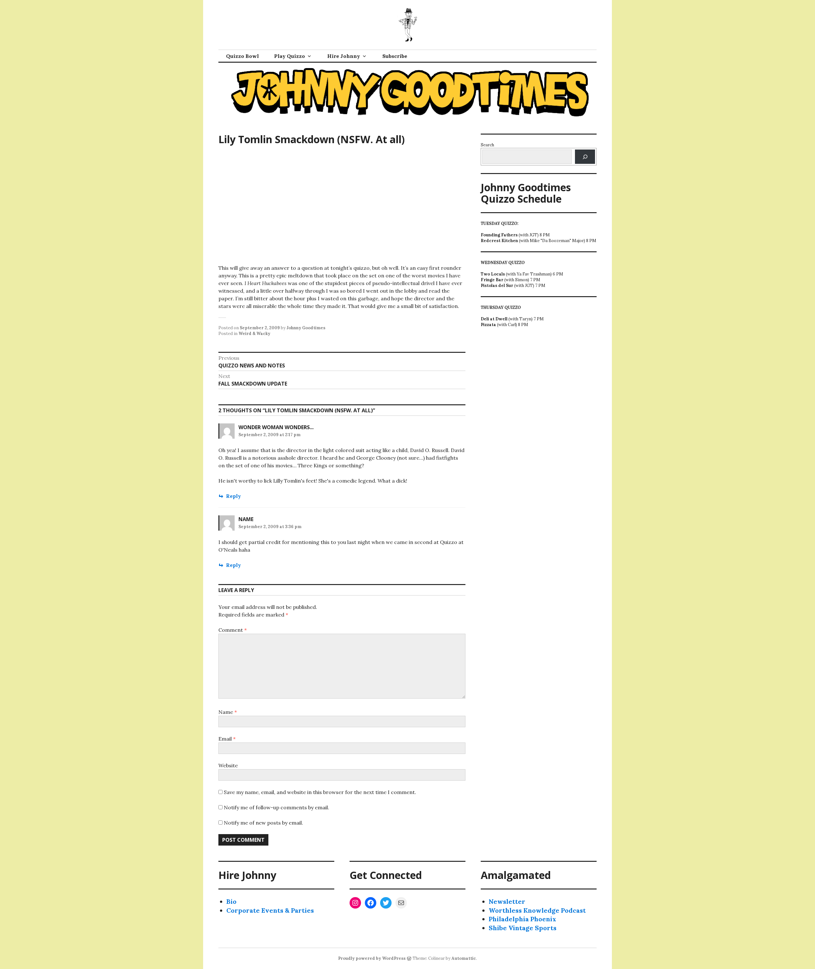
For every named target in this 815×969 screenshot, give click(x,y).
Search (487, 145)
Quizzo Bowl (242, 56)
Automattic (463, 958)
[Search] (585, 157)
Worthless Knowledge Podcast (537, 910)
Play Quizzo (289, 56)
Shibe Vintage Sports (522, 928)
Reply (233, 496)
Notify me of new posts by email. (263, 822)
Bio (231, 901)
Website (228, 765)
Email (227, 738)
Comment (232, 630)
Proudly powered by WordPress (372, 958)
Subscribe (394, 56)
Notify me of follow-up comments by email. (276, 807)
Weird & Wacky (254, 333)
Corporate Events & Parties (270, 910)
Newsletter (507, 901)
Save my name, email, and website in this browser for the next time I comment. (320, 792)
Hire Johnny (343, 56)
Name (227, 712)
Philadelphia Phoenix (522, 919)
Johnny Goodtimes (306, 328)
